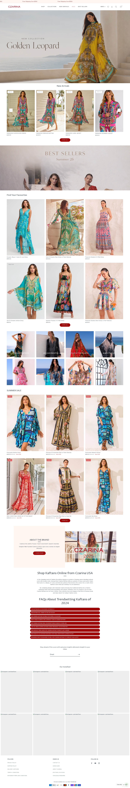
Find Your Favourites (17, 195)
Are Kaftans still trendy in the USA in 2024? (43, 612)
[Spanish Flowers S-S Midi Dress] (65, 291)
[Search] (116, 6)
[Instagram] (99, 763)
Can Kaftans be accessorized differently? (42, 609)
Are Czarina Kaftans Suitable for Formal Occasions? (46, 616)
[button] (11, 110)
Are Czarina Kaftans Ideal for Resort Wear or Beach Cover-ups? (49, 623)
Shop (43, 6)
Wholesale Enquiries (59, 775)
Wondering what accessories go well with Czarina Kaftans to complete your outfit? (54, 637)
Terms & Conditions (13, 772)
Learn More (39, 553)
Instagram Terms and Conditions (17, 775)
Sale (73, 6)
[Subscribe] (78, 654)
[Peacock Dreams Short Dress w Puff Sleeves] (104, 291)
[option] (65, 167)
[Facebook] (91, 763)
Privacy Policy (12, 762)
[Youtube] (95, 763)
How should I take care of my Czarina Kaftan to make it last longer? (50, 630)
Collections (52, 6)
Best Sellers (82, 6)
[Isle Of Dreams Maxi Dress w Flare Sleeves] (65, 227)
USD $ (102, 6)
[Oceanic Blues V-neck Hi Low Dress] (26, 227)
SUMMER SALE (14, 390)
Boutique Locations (59, 772)
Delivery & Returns (13, 769)
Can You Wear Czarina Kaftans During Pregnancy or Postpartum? (49, 626)
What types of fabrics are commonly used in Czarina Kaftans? (48, 619)
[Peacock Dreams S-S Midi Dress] (104, 227)
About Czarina (57, 769)
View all (65, 139)
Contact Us (56, 762)
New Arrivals (64, 6)
